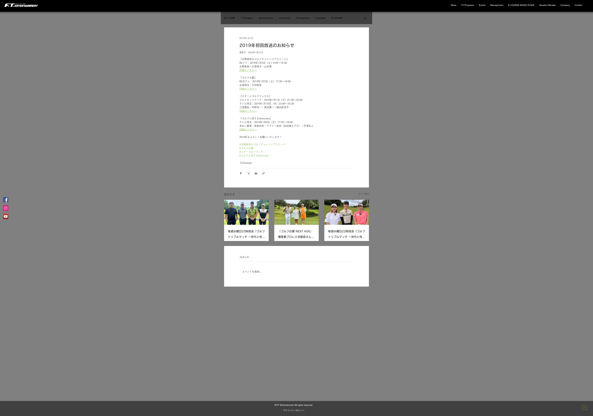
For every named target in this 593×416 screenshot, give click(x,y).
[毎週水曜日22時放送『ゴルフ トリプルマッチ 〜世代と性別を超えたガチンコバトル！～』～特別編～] (346, 212)
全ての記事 (229, 18)
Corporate (320, 18)
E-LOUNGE (337, 18)
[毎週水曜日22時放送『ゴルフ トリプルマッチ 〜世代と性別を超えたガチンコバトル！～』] (246, 212)
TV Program (247, 18)
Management (302, 18)
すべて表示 (363, 194)
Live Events (284, 18)
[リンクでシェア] (263, 173)
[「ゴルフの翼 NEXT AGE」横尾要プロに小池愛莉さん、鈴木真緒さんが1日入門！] (296, 212)
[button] (547, 5)
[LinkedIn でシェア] (255, 173)
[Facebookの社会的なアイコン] (5, 199)
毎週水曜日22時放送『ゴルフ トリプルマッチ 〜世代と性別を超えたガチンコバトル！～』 (246, 235)
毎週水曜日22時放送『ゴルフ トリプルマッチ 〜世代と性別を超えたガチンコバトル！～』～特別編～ (346, 235)
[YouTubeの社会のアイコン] (5, 216)
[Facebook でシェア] (240, 173)
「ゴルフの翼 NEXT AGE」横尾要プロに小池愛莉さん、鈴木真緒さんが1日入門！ (296, 235)
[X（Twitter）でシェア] (248, 173)
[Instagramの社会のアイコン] (5, 208)
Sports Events (266, 18)
